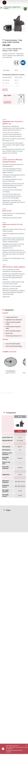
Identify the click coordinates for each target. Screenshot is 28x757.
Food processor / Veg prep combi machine (12, 41)
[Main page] (4, 2)
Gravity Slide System (8, 132)
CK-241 (20, 431)
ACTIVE (20, 416)
